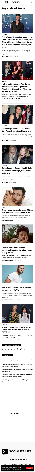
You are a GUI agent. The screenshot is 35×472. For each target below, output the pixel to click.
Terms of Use (17, 469)
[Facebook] (2, 349)
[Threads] (18, 349)
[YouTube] (8, 349)
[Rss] (24, 349)
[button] (29, 468)
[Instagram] (12, 349)
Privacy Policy (6, 469)
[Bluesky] (21, 349)
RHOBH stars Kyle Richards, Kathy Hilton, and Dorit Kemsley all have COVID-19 (16, 329)
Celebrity (5, 34)
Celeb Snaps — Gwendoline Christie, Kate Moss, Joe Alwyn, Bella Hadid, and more (17, 170)
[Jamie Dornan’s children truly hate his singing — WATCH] (17, 274)
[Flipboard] (14, 349)
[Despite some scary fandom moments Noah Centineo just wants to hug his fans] (17, 233)
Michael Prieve (6, 56)
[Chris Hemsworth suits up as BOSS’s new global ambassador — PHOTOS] (17, 196)
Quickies (4, 207)
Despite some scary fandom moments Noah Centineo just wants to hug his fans (17, 250)
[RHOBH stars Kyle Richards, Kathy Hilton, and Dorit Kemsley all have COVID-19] (17, 313)
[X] (5, 349)
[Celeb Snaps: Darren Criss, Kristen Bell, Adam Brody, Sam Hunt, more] (17, 114)
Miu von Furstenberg (7, 100)
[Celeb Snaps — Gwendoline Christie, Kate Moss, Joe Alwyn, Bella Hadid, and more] (17, 154)
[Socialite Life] (12, 2)
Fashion (4, 81)
